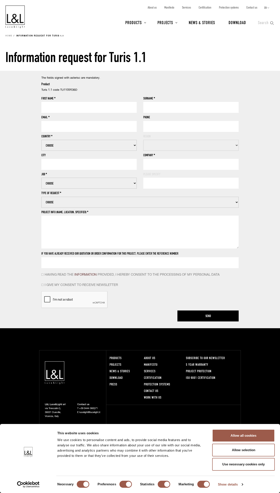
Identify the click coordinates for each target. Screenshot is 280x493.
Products (133, 22)
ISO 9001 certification (200, 377)
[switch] (125, 484)
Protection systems (229, 7)
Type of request (51, 193)
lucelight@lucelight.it (89, 412)
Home (8, 36)
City (43, 155)
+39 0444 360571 (88, 408)
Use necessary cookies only (243, 464)
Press (113, 384)
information (85, 274)
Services (186, 7)
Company (149, 155)
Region (147, 136)
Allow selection (243, 450)
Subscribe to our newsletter (205, 358)
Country (46, 136)
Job (44, 174)
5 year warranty (197, 364)
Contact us (251, 7)
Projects (165, 22)
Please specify (151, 174)
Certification (205, 7)
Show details (228, 484)
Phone (146, 117)
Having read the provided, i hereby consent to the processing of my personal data (132, 274)
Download (237, 22)
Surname (149, 98)
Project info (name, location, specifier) (64, 212)
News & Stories (202, 22)
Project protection (199, 371)
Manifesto (169, 7)
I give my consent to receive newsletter (81, 285)
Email (45, 117)
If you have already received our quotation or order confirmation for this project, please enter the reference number (109, 253)
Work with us (152, 397)
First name (48, 98)
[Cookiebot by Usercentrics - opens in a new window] (28, 484)
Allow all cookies (243, 435)
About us (152, 7)
